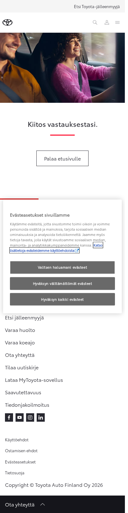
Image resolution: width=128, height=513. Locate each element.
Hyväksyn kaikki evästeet (62, 299)
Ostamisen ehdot (21, 450)
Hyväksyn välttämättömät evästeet (62, 283)
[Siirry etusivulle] (7, 22)
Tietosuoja (15, 472)
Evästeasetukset (20, 461)
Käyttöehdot (17, 439)
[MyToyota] (107, 22)
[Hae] (95, 22)
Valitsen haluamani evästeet (62, 267)
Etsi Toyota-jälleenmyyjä (97, 6)
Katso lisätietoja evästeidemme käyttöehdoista (56, 247)
